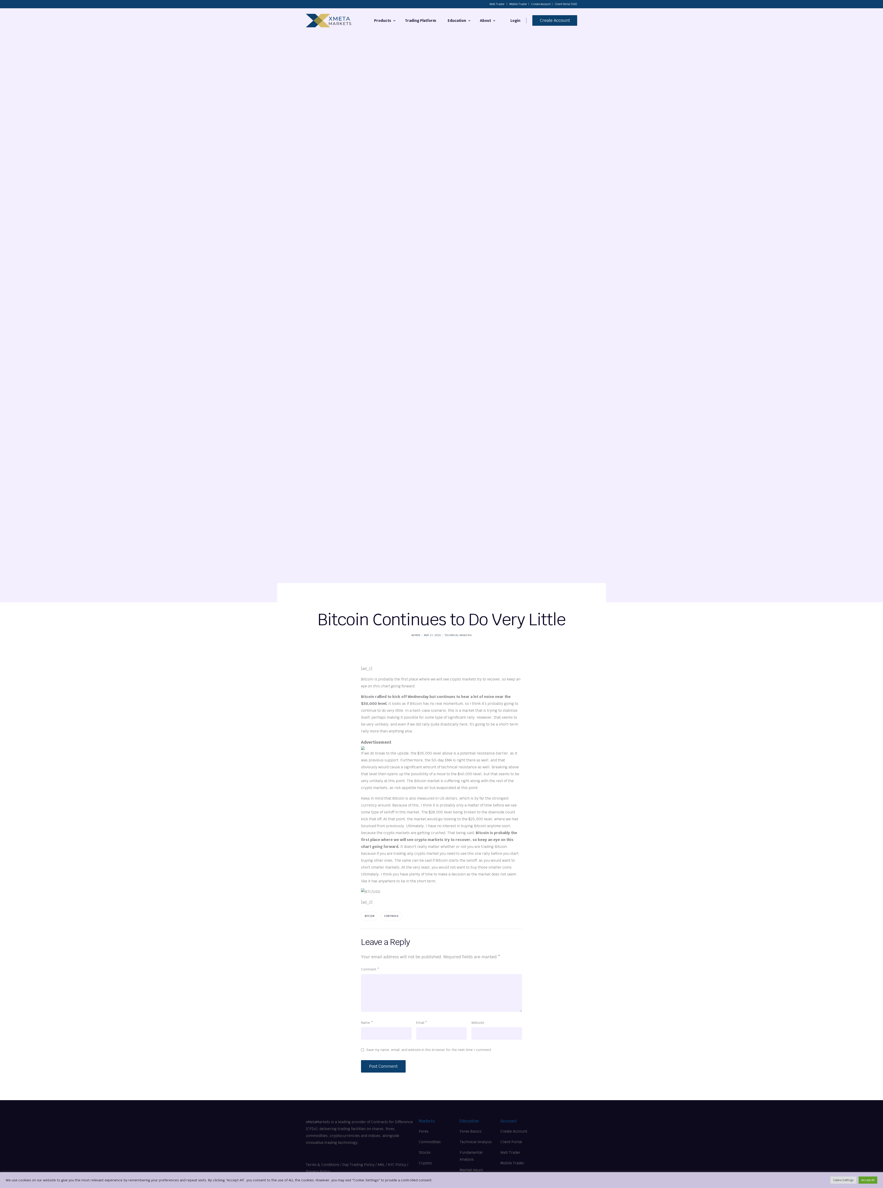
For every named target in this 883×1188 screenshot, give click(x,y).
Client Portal (511, 1141)
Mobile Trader (518, 4)
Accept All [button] (867, 1180)
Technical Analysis (458, 635)
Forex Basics (471, 1131)
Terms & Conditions (322, 1164)
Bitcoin (370, 916)
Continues (391, 916)
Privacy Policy (318, 1171)
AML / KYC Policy (392, 1164)
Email (421, 1022)
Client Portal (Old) (566, 4)
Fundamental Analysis (471, 1156)
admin (415, 635)
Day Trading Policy (358, 1164)
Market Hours (471, 1170)
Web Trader (497, 4)
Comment (370, 969)
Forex (423, 1131)
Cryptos (425, 1163)
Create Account (540, 4)
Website (477, 1022)
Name (367, 1022)
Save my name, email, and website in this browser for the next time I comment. (429, 1049)
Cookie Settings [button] (843, 1180)
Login (515, 20)
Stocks (425, 1152)
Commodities (430, 1141)
